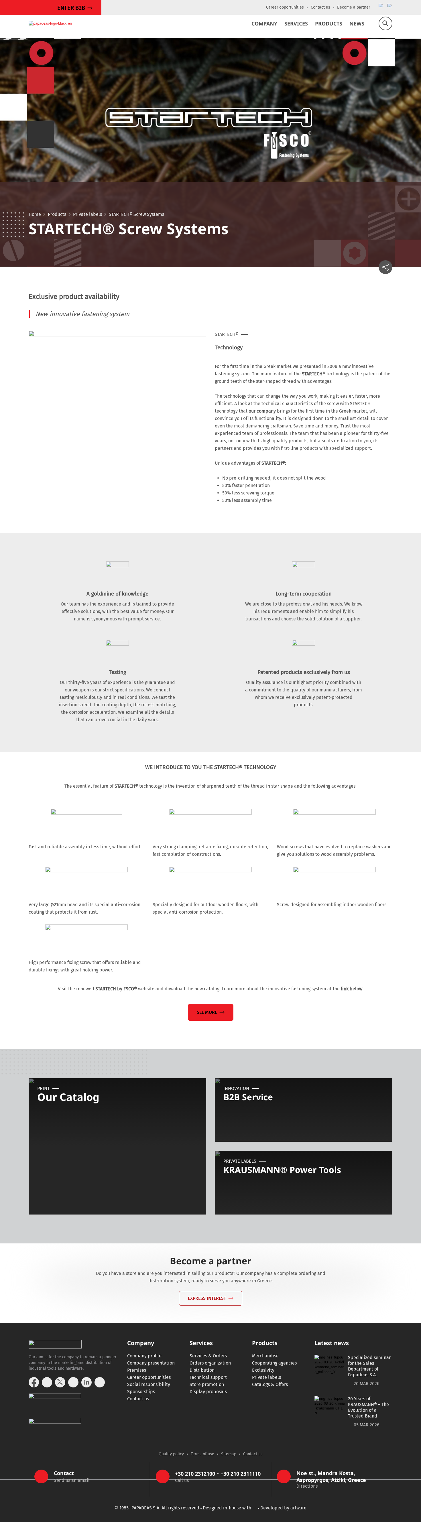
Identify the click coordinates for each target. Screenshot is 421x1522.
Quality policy (171, 1454)
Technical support (208, 1377)
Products (328, 23)
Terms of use (202, 1454)
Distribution (202, 1370)
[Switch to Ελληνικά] (381, 15)
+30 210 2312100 (195, 1473)
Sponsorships (141, 1391)
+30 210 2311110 (241, 1473)
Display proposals (208, 1391)
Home (35, 214)
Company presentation (151, 1363)
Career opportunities (285, 7)
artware (298, 1508)
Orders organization (210, 1363)
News (356, 23)
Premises (136, 1370)
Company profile (144, 1356)
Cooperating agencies (274, 1363)
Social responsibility (148, 1384)
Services (296, 23)
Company (264, 23)
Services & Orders (208, 1356)
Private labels (87, 214)
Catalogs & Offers (270, 1384)
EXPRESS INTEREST (207, 1298)
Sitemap (228, 1454)
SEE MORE (207, 1012)
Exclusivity (263, 1370)
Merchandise (265, 1356)
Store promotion (207, 1384)
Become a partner (353, 7)
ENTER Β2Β (71, 7)
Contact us (320, 7)
